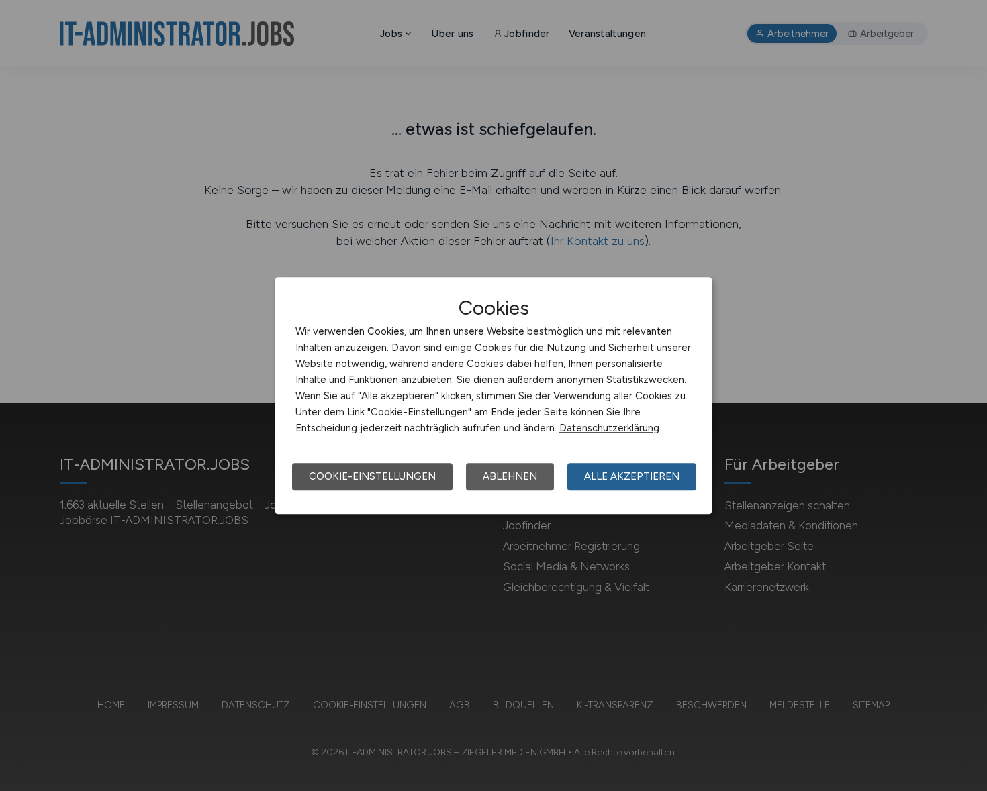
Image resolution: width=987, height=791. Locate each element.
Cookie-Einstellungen (372, 476)
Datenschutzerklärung (609, 428)
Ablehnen (510, 476)
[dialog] (493, 396)
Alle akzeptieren (631, 476)
